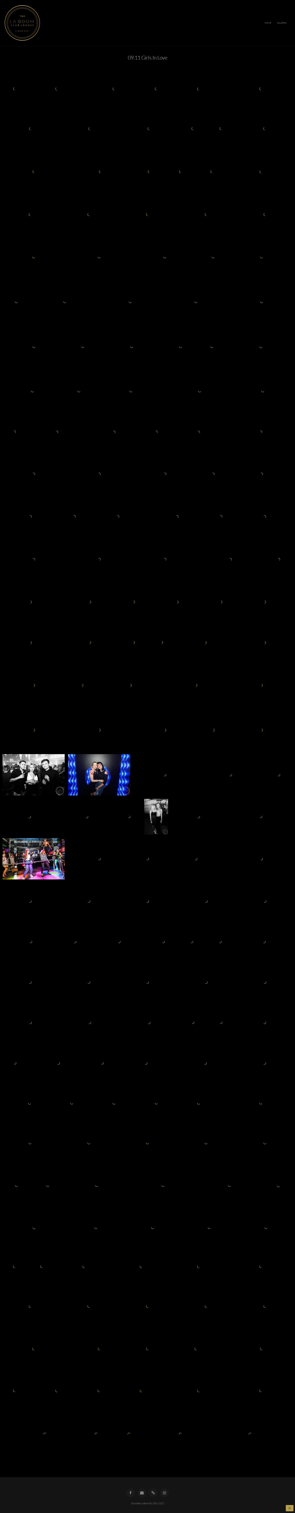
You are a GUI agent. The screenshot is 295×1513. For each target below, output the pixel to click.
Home (268, 23)
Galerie (281, 23)
